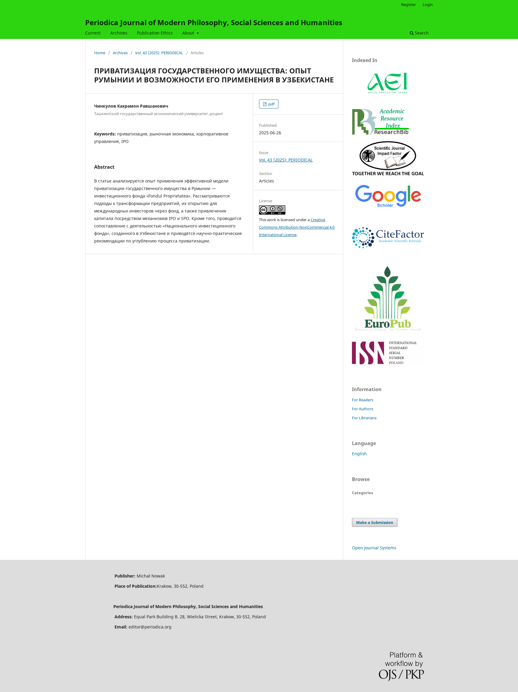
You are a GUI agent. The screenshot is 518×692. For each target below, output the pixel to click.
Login (428, 4)
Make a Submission (374, 522)
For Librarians (364, 417)
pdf (270, 104)
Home (99, 52)
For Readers (362, 399)
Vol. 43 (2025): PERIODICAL (159, 52)
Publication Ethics (155, 33)
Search (421, 33)
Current (93, 33)
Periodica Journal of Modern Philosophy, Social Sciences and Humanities (213, 22)
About (188, 33)
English (359, 453)
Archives (118, 33)
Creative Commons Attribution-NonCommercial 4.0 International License (297, 227)
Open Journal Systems (374, 548)
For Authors (362, 408)
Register (408, 4)
